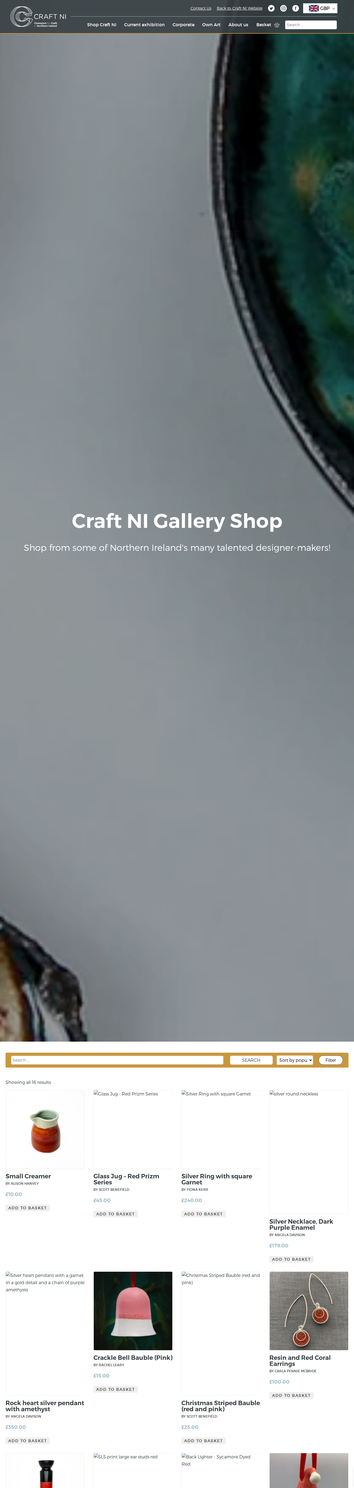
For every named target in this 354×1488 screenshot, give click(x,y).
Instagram (283, 9)
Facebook (295, 9)
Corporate (183, 24)
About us (238, 24)
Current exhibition (144, 24)
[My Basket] (277, 25)
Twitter (271, 9)
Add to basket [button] (27, 1207)
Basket (263, 24)
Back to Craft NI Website (239, 8)
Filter (331, 1060)
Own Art (211, 24)
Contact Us (201, 8)
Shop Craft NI (101, 24)
